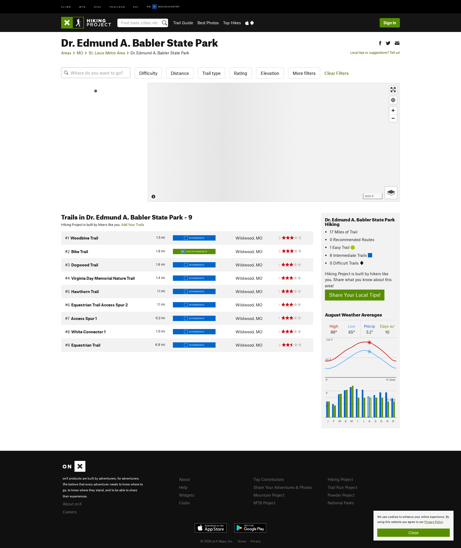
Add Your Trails (132, 224)
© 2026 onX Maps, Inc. (216, 541)
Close (413, 532)
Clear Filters (336, 73)
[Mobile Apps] (249, 22)
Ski (136, 6)
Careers (70, 511)
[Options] (391, 193)
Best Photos (208, 22)
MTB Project (264, 502)
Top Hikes (232, 22)
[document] (413, 525)
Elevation (270, 73)
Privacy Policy (433, 522)
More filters (304, 73)
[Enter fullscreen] (393, 90)
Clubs (184, 502)
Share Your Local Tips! (354, 295)
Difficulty (148, 73)
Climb (66, 6)
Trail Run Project (342, 487)
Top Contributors (268, 479)
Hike (97, 6)
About (184, 479)
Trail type (211, 73)
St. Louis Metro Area (107, 52)
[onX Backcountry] (163, 7)
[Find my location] (393, 100)
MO (80, 52)
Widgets (186, 495)
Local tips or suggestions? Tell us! (375, 52)
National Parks (341, 502)
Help (183, 487)
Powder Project (341, 495)
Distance (180, 73)
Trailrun (117, 6)
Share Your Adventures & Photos (282, 487)
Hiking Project (340, 479)
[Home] (88, 23)
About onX (72, 503)
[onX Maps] (74, 470)
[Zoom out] (393, 118)
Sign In (389, 22)
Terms (241, 541)
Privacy (256, 541)
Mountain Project (268, 495)
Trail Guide (183, 22)
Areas (66, 52)
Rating (240, 73)
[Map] (274, 142)
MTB (82, 6)
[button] (380, 42)
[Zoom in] (393, 110)
